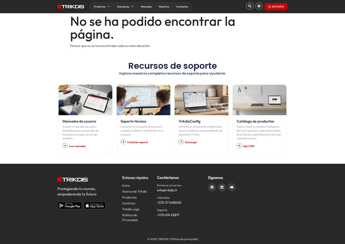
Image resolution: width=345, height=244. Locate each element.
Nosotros (164, 6)
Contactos (182, 6)
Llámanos (163, 197)
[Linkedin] (222, 187)
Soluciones (123, 6)
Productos (99, 6)
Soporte (162, 210)
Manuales (146, 6)
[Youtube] (231, 187)
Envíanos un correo (169, 185)
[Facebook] (212, 187)
